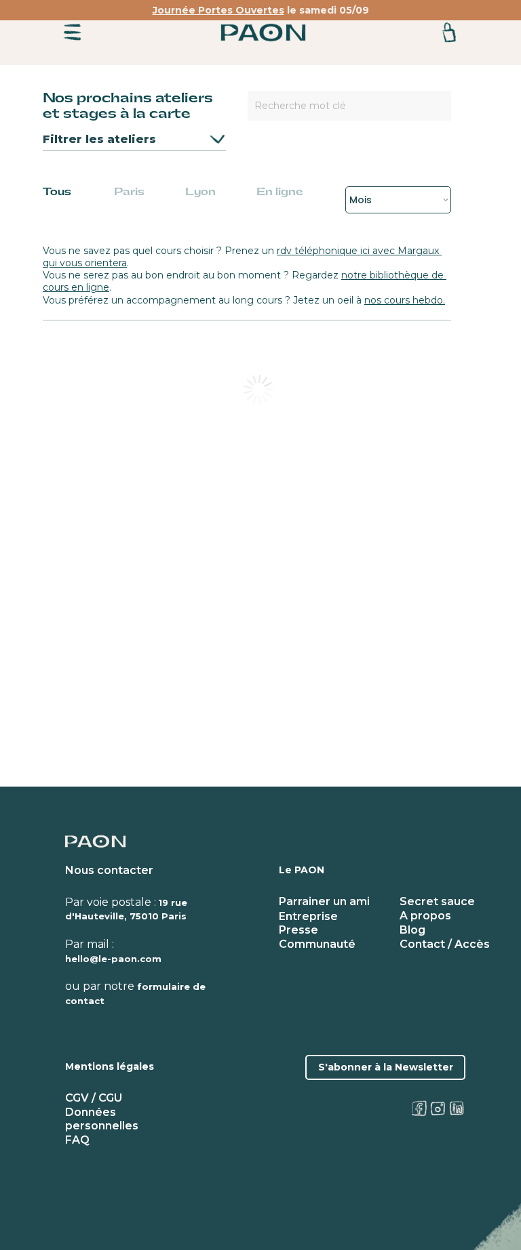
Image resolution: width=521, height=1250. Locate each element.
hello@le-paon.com (113, 958)
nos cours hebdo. (404, 300)
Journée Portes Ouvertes (218, 10)
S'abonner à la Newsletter (385, 1067)
